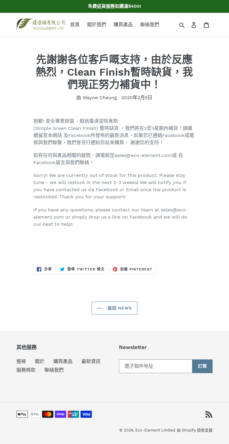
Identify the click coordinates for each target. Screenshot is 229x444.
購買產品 (62, 361)
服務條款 (25, 370)
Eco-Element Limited (155, 430)
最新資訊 (90, 361)
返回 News (119, 308)
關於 (39, 361)
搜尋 (21, 361)
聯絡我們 (54, 370)
